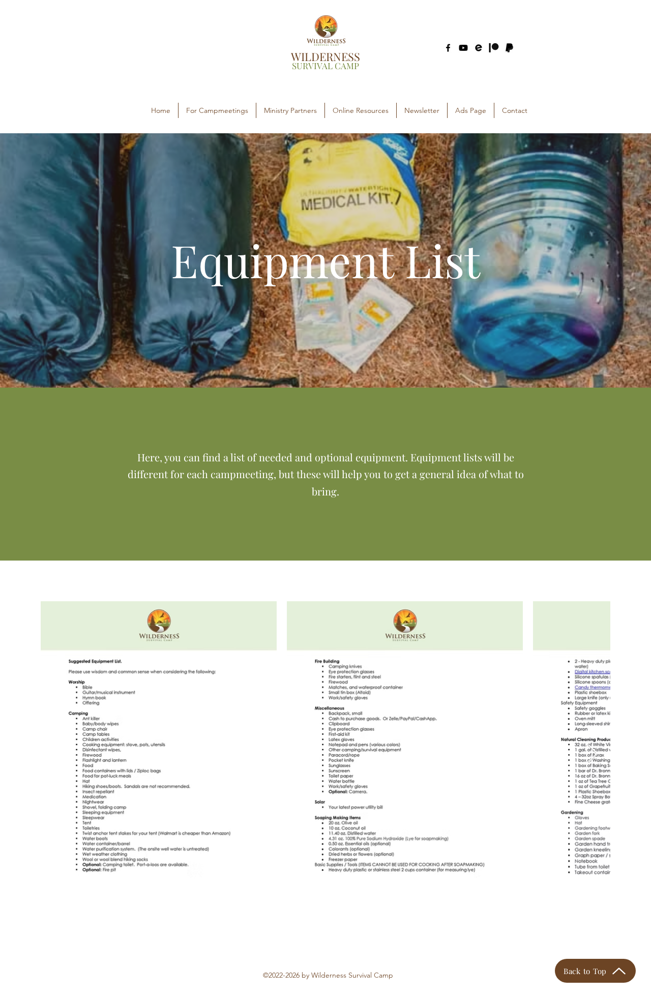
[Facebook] (448, 48)
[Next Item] (593, 754)
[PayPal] (509, 48)
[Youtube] (463, 48)
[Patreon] (494, 48)
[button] (217, 110)
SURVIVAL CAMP (325, 65)
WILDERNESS (325, 56)
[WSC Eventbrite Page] (479, 48)
